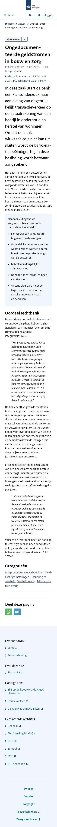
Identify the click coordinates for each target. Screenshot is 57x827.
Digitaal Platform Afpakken (24, 708)
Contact (12, 647)
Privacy (28, 789)
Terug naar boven (27, 819)
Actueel (22, 23)
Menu (11, 15)
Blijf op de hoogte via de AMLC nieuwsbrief (26, 691)
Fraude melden (16, 701)
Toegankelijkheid (26, 811)
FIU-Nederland (16, 764)
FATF (10, 756)
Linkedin (13, 726)
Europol (12, 748)
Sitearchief (14, 672)
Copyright (29, 804)
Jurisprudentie (13, 71)
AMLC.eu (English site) (20, 733)
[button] (16, 39)
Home (11, 23)
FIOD (10, 741)
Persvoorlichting (17, 655)
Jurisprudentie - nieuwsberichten (24, 572)
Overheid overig (26, 581)
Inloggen (47, 15)
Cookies (28, 796)
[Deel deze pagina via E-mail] (17, 612)
